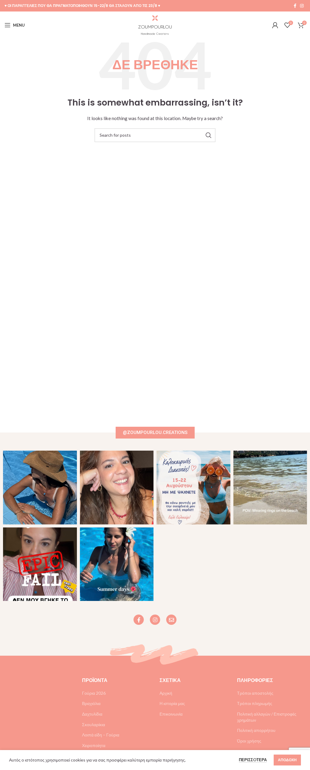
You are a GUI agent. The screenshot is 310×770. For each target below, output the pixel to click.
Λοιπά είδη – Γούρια (100, 734)
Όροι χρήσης (249, 740)
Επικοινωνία (171, 713)
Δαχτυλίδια (92, 713)
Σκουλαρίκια (93, 724)
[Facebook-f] (139, 620)
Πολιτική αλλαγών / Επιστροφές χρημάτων (266, 717)
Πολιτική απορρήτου (256, 730)
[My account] (275, 25)
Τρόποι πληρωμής (254, 703)
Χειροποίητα (93, 745)
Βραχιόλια (91, 703)
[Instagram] (155, 620)
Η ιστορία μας (172, 703)
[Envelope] (171, 620)
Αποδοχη (287, 760)
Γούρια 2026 (94, 693)
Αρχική (166, 693)
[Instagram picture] (40, 487)
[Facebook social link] (295, 6)
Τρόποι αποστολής (255, 693)
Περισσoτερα (253, 759)
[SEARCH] (209, 135)
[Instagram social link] (301, 6)
